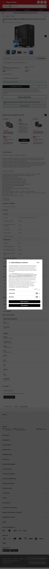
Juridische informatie (25, 286)
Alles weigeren (24, 305)
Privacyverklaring (11, 286)
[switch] (36, 293)
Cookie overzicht (18, 286)
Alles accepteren (24, 301)
